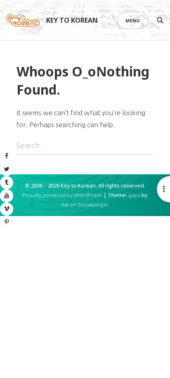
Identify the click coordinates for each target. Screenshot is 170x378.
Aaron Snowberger (84, 204)
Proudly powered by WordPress (62, 195)
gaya (134, 195)
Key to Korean (72, 20)
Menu (132, 20)
